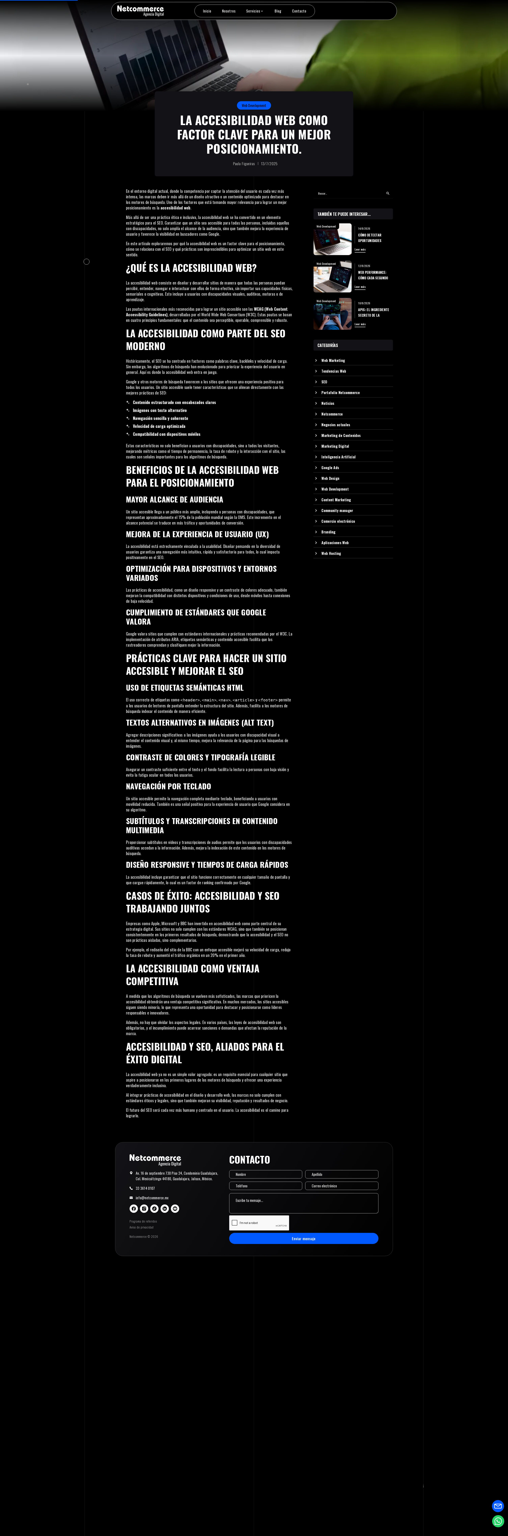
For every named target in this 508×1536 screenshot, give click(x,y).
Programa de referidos (143, 1221)
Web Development (254, 105)
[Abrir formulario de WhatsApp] (498, 1521)
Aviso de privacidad (142, 1227)
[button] (255, 10)
